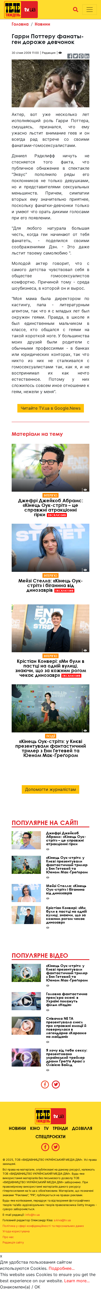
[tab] (45, 1084)
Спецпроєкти (50, 1136)
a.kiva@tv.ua (62, 1220)
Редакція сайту (13, 1242)
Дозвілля (82, 1128)
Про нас (8, 1237)
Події (50, 736)
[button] (75, 9)
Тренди (60, 1128)
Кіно (35, 1128)
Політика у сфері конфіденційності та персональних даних (43, 1226)
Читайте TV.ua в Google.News (51, 408)
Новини (42, 23)
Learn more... (77, 1280)
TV (46, 1128)
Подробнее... (62, 1268)
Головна (20, 23)
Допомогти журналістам (50, 789)
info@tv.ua (32, 1215)
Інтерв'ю (50, 495)
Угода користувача (16, 1231)
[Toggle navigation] (89, 9)
